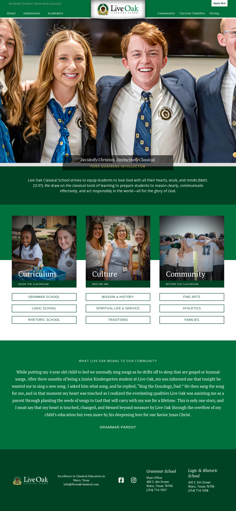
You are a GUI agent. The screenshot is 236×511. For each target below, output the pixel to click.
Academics (55, 13)
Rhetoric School (44, 319)
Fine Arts (191, 296)
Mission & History (118, 296)
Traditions (118, 319)
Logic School (44, 308)
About (11, 13)
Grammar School (44, 296)
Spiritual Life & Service (118, 308)
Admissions (31, 13)
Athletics (192, 308)
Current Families (192, 13)
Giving (214, 13)
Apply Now (219, 3)
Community (166, 13)
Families (192, 319)
